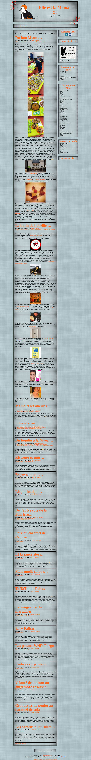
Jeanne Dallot (20, 411)
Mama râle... (27, 410)
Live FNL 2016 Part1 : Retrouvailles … (68, 77)
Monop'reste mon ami (23, 306)
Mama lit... (27, 495)
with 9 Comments (35, 228)
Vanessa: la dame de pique (66, 133)
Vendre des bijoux (64, 152)
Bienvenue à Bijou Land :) (21, 25)
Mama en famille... (29, 444)
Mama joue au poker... (30, 41)
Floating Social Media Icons (39, 759)
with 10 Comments (36, 460)
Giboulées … (63, 79)
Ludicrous (62, 111)
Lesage (44, 445)
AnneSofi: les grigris (64, 90)
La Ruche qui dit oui (36, 235)
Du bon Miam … (28, 38)
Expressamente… (29, 475)
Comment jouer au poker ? (66, 96)
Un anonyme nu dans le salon (66, 132)
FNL (27, 428)
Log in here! (41, 751)
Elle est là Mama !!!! (47, 755)
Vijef (61, 134)
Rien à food (62, 125)
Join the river (63, 106)
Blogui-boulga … (28, 492)
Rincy (61, 126)
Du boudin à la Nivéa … (34, 440)
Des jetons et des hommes (66, 99)
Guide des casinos (64, 147)
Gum (32, 445)
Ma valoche (62, 112)
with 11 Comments (38, 426)
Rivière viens (62, 127)
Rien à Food (30, 210)
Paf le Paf (62, 121)
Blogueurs (19, 428)
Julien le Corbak (63, 107)
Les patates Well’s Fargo (34, 646)
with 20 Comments (36, 477)
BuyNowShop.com (61, 756)
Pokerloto (62, 124)
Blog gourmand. (41, 179)
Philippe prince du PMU (65, 123)
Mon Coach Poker (64, 116)
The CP (61, 150)
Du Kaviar (62, 100)
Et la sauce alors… (30, 554)
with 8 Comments (37, 409)
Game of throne (32, 428)
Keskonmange (33, 173)
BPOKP (61, 144)
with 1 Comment (35, 557)
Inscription (50, 751)
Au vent (61, 91)
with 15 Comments (39, 443)
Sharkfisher (62, 128)
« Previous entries (20, 743)
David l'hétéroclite (64, 98)
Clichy (61, 145)
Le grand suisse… (64, 108)
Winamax (39, 428)
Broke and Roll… (63, 78)
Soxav (61, 129)
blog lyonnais (32, 326)
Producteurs (37, 411)
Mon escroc (62, 117)
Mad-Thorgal (63, 113)
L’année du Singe (64, 72)
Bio (23, 445)
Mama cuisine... (20, 41)
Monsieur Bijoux (63, 119)
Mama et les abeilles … (33, 406)
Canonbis (62, 94)
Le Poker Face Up (64, 109)
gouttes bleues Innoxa (37, 363)
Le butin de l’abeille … (33, 225)
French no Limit (63, 146)
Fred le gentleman (64, 103)
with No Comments (36, 540)
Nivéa (51, 445)
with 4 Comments (35, 40)
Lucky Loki (62, 110)
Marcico (61, 115)
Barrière (18, 519)
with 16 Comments (36, 494)
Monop (48, 445)
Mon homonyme (63, 118)
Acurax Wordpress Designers (51, 759)
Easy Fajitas (25, 628)
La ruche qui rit (37, 445)
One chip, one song (64, 120)
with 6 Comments (35, 667)
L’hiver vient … (27, 423)
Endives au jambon (30, 664)
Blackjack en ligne (64, 143)
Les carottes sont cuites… (35, 727)
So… (61, 73)
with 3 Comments (35, 574)
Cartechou (62, 95)
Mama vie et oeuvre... (41, 41)
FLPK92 (61, 102)
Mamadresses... (39, 229)
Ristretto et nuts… (29, 457)
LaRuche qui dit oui (29, 411)
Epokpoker (62, 101)
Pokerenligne (63, 149)
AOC (21, 445)
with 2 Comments (35, 648)
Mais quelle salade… (31, 571)
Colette (24, 428)
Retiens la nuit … (63, 71)
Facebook (29, 179)
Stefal (61, 130)
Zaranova (62, 135)
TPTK (22, 519)
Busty (61, 93)
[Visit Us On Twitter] (66, 36)
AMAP (18, 445)
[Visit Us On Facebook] (70, 36)
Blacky (26, 445)
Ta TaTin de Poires (30, 589)
